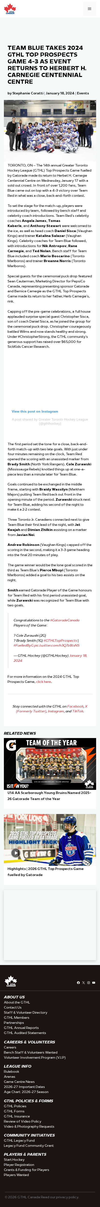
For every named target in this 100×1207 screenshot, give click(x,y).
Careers (10, 1047)
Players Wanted (16, 1175)
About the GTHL (17, 1002)
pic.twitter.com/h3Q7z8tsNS (56, 645)
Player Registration (19, 1164)
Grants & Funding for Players (26, 1170)
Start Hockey (14, 1159)
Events (83, 93)
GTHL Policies (15, 1106)
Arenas (9, 1076)
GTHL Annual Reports (21, 1028)
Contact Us (13, 1007)
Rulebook (11, 1071)
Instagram (56, 711)
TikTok (77, 711)
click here (43, 681)
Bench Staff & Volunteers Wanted (31, 1052)
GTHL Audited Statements (25, 1033)
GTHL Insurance (17, 1116)
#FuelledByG (23, 645)
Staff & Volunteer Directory (25, 1012)
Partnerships (14, 1022)
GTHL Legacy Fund (19, 1140)
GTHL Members (16, 1017)
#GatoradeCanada (64, 620)
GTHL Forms (14, 1111)
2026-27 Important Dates (24, 1087)
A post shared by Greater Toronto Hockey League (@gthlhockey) (50, 421)
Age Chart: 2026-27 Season (26, 1092)
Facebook (75, 706)
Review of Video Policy (22, 1121)
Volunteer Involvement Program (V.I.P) (35, 1057)
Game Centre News (19, 1081)
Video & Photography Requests (29, 1126)
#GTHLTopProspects (60, 640)
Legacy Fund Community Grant (29, 1145)
